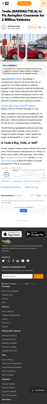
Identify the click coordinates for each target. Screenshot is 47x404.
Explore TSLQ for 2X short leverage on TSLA (20, 117)
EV (34, 86)
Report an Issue (32, 196)
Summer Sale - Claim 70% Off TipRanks (18, 112)
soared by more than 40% (16, 166)
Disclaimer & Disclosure (11, 196)
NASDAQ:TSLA (14, 86)
